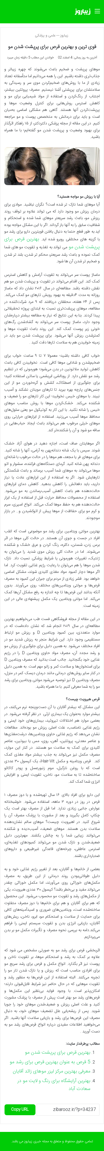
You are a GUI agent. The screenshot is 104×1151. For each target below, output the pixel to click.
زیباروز (64, 35)
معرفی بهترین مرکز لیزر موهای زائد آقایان (51, 1071)
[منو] (97, 14)
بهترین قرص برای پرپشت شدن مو (57, 1053)
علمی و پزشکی (45, 35)
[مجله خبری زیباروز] (83, 12)
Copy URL (20, 1109)
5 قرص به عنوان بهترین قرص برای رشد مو (50, 1062)
